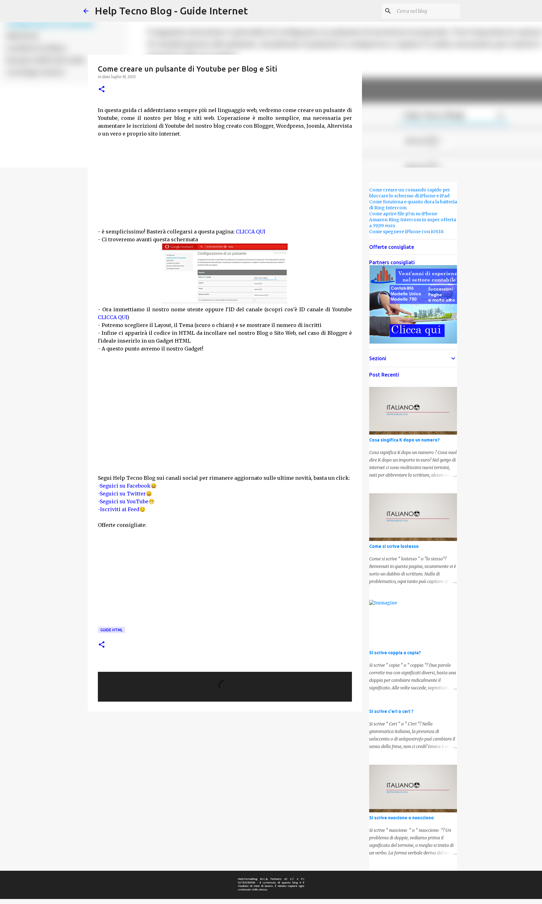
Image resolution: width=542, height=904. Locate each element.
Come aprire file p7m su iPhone (403, 214)
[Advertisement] (225, 182)
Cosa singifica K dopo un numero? (404, 439)
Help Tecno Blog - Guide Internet (171, 10)
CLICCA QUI (250, 231)
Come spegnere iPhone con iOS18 (406, 231)
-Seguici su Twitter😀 (125, 493)
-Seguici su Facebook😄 (127, 486)
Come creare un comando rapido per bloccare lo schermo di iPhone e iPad (409, 193)
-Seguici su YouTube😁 (126, 501)
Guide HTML (111, 630)
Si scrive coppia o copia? (395, 652)
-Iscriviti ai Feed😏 (122, 509)
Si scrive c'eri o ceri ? (391, 711)
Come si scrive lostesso (394, 546)
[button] (101, 89)
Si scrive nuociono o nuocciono (401, 817)
